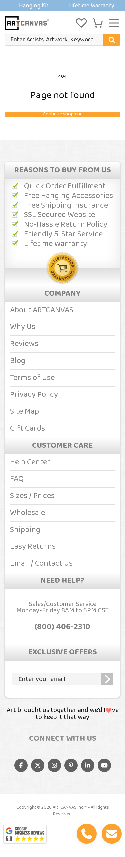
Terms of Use (32, 377)
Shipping (25, 529)
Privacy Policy (34, 394)
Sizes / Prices (32, 495)
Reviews (24, 343)
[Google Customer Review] (25, 834)
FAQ (17, 478)
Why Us (22, 327)
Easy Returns (33, 546)
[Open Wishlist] (81, 23)
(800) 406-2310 (62, 626)
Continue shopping (63, 114)
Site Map (24, 411)
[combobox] (62, 40)
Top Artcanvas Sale (62, 5)
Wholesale (27, 512)
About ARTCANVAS (41, 310)
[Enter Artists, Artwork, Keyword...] (111, 40)
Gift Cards (27, 428)
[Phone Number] (86, 833)
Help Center (30, 462)
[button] (98, 23)
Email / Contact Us (41, 563)
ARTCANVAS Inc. (68, 807)
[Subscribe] (107, 679)
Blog (17, 360)
